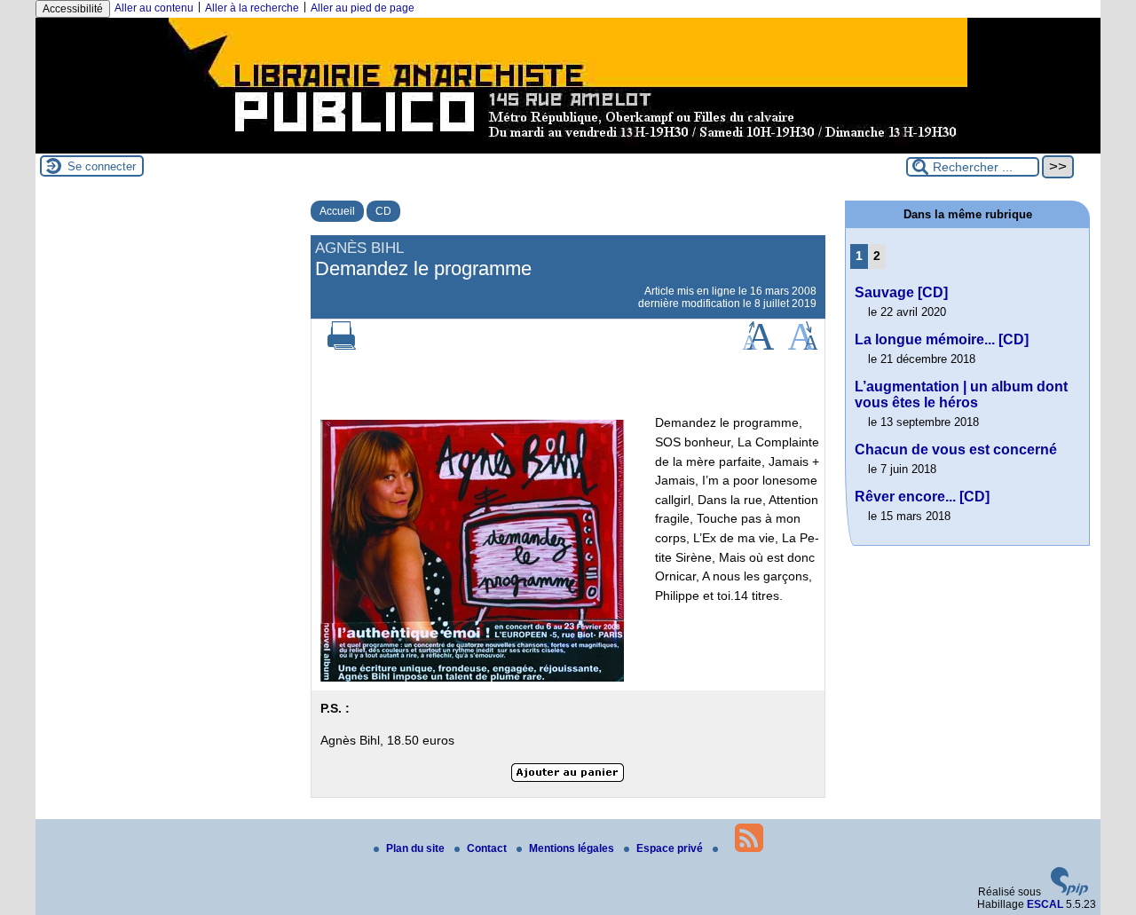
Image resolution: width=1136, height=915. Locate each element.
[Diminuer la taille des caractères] (802, 346)
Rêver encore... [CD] (922, 496)
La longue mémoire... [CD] (942, 339)
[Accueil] (568, 147)
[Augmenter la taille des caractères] (758, 346)
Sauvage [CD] (901, 292)
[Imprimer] (341, 346)
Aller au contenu (153, 8)
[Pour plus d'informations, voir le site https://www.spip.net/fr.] (1069, 892)
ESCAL (1045, 904)
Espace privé (671, 848)
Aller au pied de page (362, 8)
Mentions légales (573, 848)
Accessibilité (73, 9)
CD (383, 211)
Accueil (337, 211)
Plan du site (416, 848)
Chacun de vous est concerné (956, 449)
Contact (488, 848)
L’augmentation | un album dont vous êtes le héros (961, 394)
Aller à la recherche (252, 8)
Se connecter (101, 166)
